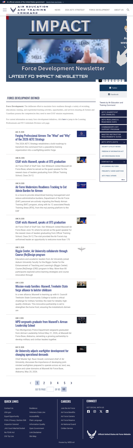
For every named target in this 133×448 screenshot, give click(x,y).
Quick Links (11, 401)
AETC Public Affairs (109, 176)
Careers (66, 401)
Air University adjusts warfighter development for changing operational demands (41, 352)
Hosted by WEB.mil (66, 442)
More (123, 179)
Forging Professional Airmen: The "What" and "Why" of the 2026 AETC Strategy (42, 137)
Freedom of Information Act (113, 151)
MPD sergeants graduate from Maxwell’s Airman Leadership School (41, 323)
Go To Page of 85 (47, 389)
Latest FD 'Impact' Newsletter (48, 76)
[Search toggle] (128, 10)
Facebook (114, 94)
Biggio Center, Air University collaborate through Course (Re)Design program (41, 253)
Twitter (114, 88)
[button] (55, 2)
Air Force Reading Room (111, 156)
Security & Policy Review (111, 147)
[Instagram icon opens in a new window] (95, 411)
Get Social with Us (95, 407)
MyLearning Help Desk (110, 166)
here (64, 119)
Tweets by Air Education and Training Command (111, 103)
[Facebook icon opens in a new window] (88, 411)
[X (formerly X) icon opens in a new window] (101, 411)
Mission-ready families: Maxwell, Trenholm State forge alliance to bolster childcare (41, 288)
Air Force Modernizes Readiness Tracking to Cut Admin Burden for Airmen (41, 189)
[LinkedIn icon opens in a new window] (107, 411)
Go (64, 389)
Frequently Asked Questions (113, 171)
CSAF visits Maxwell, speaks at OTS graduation (40, 161)
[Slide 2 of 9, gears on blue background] (66, 48)
